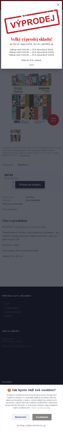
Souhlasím (42, 417)
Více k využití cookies (40, 408)
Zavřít (31, 65)
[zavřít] (58, 4)
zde (44, 425)
